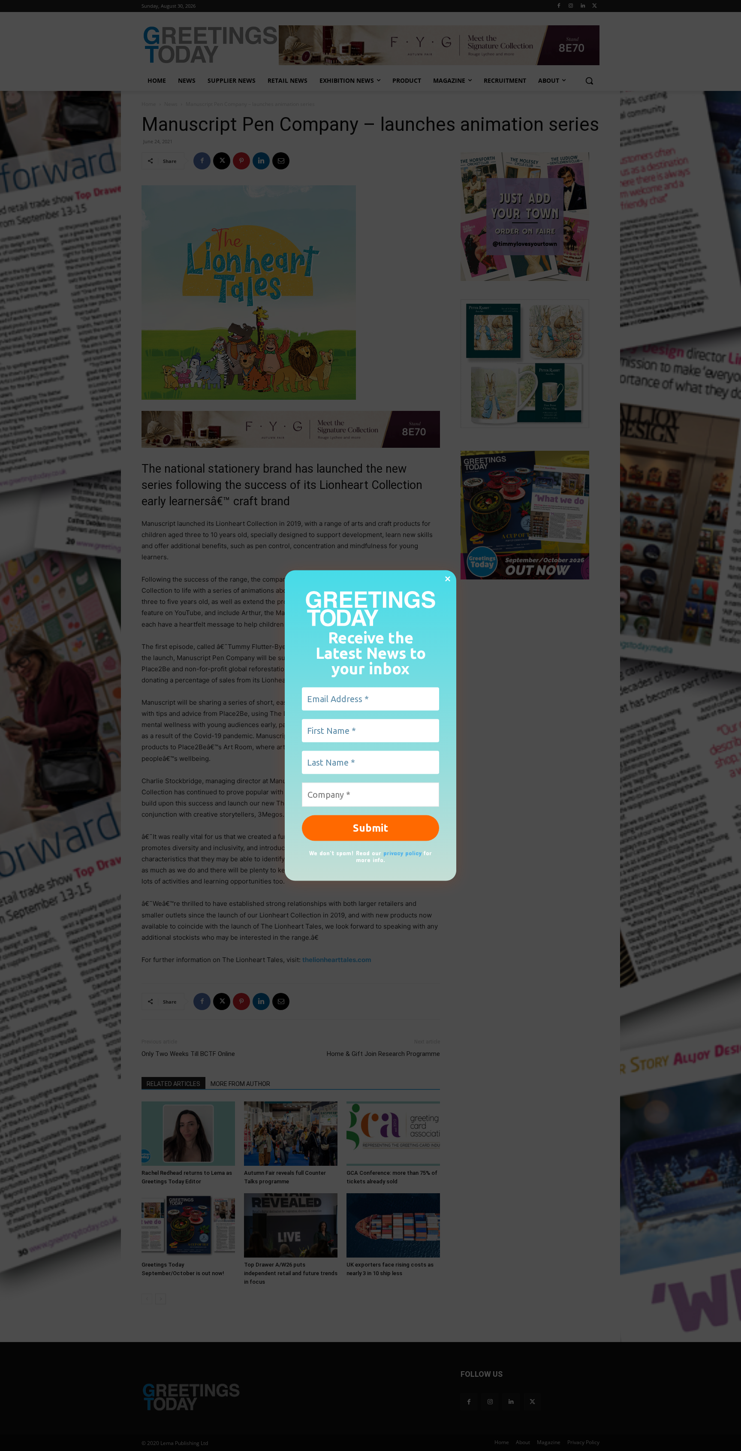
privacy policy (402, 852)
